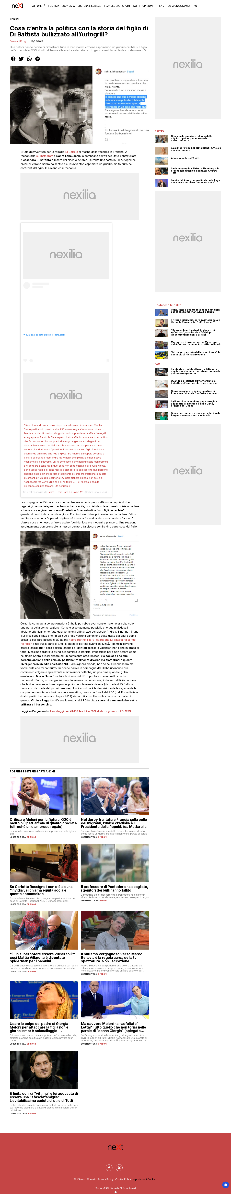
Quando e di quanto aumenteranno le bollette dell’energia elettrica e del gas (194, 382)
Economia (68, 5)
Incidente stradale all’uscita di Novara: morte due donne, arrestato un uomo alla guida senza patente (196, 371)
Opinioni (147, 5)
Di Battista (71, 152)
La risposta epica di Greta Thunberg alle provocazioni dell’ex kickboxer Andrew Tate (195, 171)
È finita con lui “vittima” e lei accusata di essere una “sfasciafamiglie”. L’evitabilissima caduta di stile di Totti (44, 1097)
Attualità (38, 5)
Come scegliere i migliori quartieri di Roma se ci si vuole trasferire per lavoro (195, 392)
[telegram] (37, 61)
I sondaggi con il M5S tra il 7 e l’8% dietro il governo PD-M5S (90, 711)
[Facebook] (107, 1165)
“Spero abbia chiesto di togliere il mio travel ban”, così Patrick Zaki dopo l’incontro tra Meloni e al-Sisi (193, 332)
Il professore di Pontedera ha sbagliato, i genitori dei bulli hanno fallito (114, 888)
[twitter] (21, 61)
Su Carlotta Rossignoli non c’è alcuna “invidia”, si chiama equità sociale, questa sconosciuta (41, 890)
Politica (53, 5)
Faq (195, 5)
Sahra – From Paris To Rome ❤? (65, 492)
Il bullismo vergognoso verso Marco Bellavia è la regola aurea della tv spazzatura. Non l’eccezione (111, 957)
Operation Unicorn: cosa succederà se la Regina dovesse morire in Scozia (195, 414)
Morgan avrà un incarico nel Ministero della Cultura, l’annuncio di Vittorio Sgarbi (196, 343)
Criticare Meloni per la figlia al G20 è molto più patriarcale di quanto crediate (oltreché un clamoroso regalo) (43, 823)
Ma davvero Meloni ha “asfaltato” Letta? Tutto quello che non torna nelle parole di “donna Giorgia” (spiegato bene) (113, 1027)
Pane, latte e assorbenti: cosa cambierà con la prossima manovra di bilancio (195, 311)
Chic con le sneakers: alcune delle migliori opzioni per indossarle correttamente (191, 138)
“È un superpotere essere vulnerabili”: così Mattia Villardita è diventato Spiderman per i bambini (42, 957)
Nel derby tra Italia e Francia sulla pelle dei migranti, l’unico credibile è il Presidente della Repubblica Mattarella (114, 823)
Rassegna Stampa (178, 5)
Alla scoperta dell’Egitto (185, 158)
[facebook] (13, 61)
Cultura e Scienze (89, 5)
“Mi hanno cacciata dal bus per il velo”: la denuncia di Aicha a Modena (195, 353)
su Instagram (44, 156)
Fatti (136, 5)
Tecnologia (112, 5)
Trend (160, 5)
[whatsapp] (29, 61)
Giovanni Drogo (18, 41)
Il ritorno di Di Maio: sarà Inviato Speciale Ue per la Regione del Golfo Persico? (195, 321)
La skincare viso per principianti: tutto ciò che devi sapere (196, 149)
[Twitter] (117, 1165)
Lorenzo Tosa (18, 837)
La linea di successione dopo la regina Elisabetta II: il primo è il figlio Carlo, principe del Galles (194, 403)
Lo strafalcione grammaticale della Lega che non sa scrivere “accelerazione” (195, 181)
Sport (126, 5)
